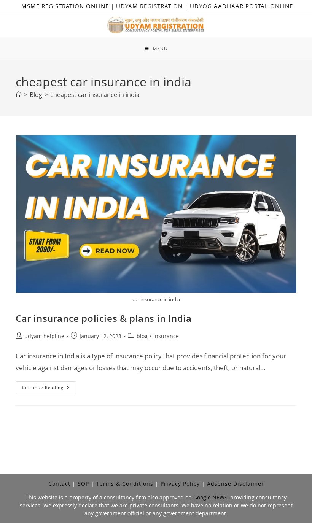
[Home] (19, 95)
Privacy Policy (180, 483)
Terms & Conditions (124, 483)
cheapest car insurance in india (95, 95)
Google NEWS (210, 497)
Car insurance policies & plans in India (103, 318)
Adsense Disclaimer (235, 483)
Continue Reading (49, 389)
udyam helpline (44, 336)
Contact (59, 483)
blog (142, 336)
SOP (83, 483)
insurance (166, 336)
